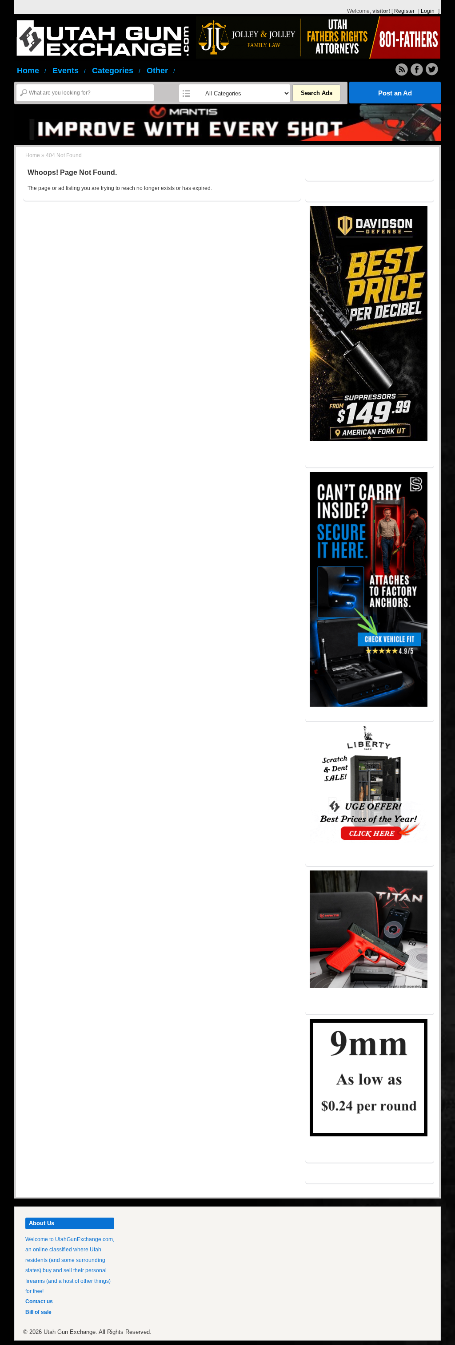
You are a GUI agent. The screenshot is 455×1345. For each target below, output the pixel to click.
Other (161, 70)
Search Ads (316, 93)
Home (31, 70)
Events (69, 70)
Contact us (39, 1301)
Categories (116, 70)
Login (428, 11)
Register (404, 11)
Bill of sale (38, 1312)
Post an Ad (395, 93)
